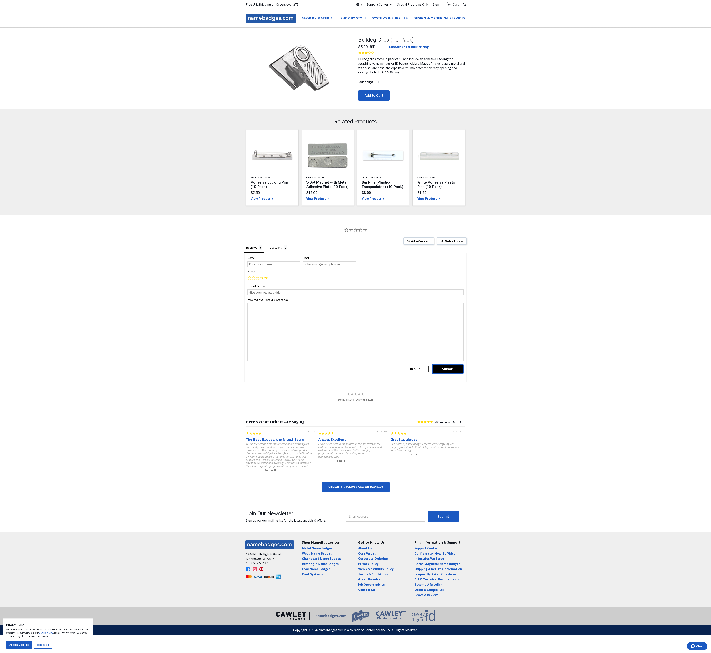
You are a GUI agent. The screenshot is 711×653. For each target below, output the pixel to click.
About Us (365, 548)
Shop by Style (353, 18)
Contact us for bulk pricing (409, 47)
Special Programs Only (412, 4)
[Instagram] (255, 569)
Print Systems (312, 574)
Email (306, 258)
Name (251, 258)
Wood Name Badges (317, 553)
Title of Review (256, 286)
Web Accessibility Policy (375, 569)
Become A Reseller (428, 584)
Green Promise (369, 579)
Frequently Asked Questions (435, 574)
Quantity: (365, 82)
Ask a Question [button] (420, 241)
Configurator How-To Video (435, 553)
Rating (251, 271)
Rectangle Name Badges (320, 564)
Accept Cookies (19, 645)
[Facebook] (248, 569)
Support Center (377, 4)
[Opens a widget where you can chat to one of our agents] (697, 646)
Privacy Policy (368, 564)
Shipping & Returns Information (438, 569)
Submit (443, 516)
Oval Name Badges (316, 569)
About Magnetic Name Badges (437, 564)
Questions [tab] (276, 247)
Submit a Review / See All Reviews (355, 487)
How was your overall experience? (267, 299)
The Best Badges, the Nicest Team (275, 439)
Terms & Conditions (373, 574)
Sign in (437, 4)
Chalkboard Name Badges (321, 559)
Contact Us (366, 590)
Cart (456, 4)
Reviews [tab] (251, 247)
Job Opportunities (371, 584)
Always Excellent (332, 439)
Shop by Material (318, 18)
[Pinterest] (261, 569)
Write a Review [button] (454, 241)
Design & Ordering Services (439, 18)
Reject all (43, 645)
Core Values (367, 553)
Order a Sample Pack (430, 590)
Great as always (404, 439)
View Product (260, 199)
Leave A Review (426, 595)
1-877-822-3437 (257, 563)
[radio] (249, 278)
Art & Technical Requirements (437, 579)
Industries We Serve (429, 559)
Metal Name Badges (317, 548)
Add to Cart (374, 95)
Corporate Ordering (373, 559)
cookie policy (46, 632)
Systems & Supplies (390, 18)
